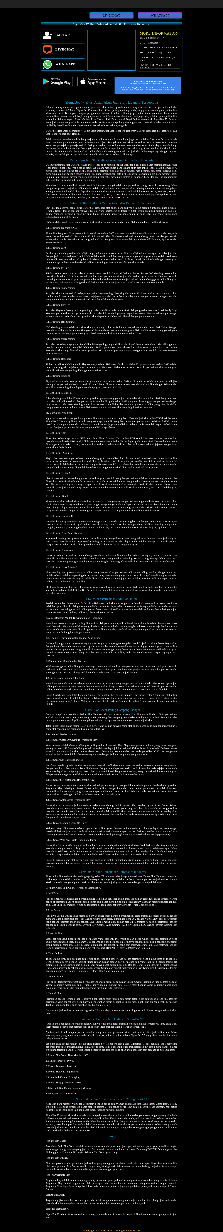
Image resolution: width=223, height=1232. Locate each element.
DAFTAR (62, 35)
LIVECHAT (111, 15)
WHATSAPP (160, 15)
